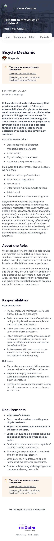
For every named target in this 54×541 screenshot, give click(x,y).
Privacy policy (21, 535)
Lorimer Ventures (25, 8)
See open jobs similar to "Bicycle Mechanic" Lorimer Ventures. (24, 78)
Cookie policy (33, 535)
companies (20, 36)
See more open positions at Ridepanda (27, 509)
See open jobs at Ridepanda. (22, 73)
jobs (8, 36)
